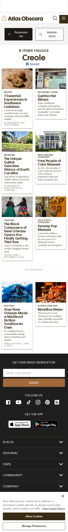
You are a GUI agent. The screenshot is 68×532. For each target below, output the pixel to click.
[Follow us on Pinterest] (47, 402)
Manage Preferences (34, 526)
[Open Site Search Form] (55, 18)
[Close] (63, 496)
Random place (52, 34)
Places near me (21, 34)
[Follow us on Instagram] (38, 402)
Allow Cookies (34, 516)
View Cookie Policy (53, 508)
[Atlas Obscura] (23, 19)
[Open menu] (63, 18)
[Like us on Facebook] (8, 402)
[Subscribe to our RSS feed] (57, 402)
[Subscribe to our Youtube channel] (18, 402)
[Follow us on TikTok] (29, 403)
